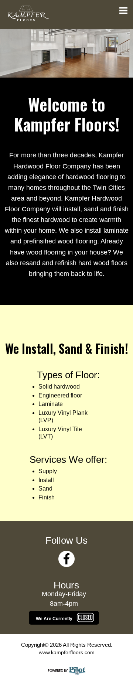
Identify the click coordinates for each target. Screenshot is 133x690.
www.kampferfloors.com (67, 652)
